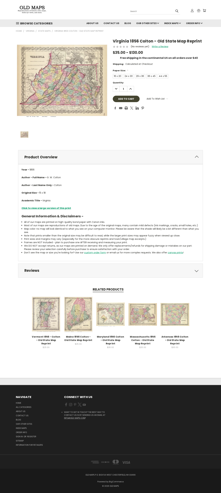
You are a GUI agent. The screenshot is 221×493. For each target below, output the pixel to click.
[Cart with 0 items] (204, 10)
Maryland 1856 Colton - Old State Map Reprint (110, 340)
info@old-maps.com (74, 418)
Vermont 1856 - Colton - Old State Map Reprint (46, 340)
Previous (212, 483)
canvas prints (175, 252)
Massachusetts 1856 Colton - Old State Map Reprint (142, 340)
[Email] (120, 108)
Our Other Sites (146, 23)
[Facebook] (115, 108)
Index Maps (171, 23)
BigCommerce (116, 481)
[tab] (110, 157)
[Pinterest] (142, 108)
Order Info (193, 23)
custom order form (95, 252)
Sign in (19, 436)
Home (18, 403)
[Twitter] (131, 108)
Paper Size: (120, 70)
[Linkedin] (137, 108)
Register (31, 436)
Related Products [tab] (108, 289)
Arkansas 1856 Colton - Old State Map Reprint (174, 340)
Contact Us (111, 23)
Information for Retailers (29, 445)
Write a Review (160, 46)
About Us (92, 23)
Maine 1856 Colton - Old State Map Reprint (78, 338)
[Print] (126, 108)
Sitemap (20, 440)
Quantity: (118, 82)
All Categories (23, 407)
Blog (127, 23)
